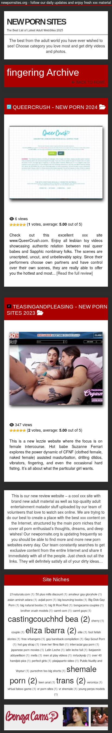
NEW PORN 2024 (76, 107)
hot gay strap (28, 644)
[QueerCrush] (56, 162)
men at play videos (57, 655)
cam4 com (63, 610)
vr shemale (68, 689)
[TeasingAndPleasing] (56, 368)
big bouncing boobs (72, 600)
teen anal (47, 682)
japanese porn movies (27, 650)
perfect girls (41, 661)
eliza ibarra (51, 629)
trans (71, 680)
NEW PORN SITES (36, 21)
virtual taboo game (22, 689)
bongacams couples (89, 605)
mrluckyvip (82, 655)
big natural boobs (33, 605)
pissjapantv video (65, 661)
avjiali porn (47, 600)
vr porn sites (47, 689)
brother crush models (37, 610)
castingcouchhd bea (49, 618)
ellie (82, 632)
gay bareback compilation (64, 639)
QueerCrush (31, 107)
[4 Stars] (21, 224)
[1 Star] (11, 224)
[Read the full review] (75, 273)
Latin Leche (55, 650)
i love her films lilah (54, 644)
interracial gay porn (84, 644)
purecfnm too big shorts (48, 671)
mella (36, 655)
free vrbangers (33, 639)
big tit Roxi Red (60, 605)
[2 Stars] (14, 224)
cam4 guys (82, 610)
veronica (94, 682)
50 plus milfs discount (51, 594)
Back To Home (90, 82)
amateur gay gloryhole (85, 594)
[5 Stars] (24, 224)
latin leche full (77, 650)
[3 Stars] (17, 224)
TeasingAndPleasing (43, 307)
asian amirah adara (22, 600)
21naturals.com (22, 594)
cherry (97, 621)
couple (17, 632)
